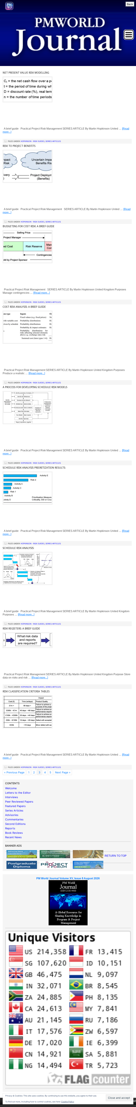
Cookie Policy (67, 1101)
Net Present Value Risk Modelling (26, 72)
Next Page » (62, 772)
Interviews (11, 797)
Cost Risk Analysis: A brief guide (24, 306)
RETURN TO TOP (116, 855)
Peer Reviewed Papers (19, 801)
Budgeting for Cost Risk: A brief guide (28, 226)
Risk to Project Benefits (19, 146)
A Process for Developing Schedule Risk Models (35, 387)
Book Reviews (14, 832)
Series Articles (53, 141)
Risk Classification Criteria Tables (26, 691)
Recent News (13, 837)
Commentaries (14, 819)
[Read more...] (41, 292)
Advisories (11, 815)
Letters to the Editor (18, 792)
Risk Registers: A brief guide (21, 628)
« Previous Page (14, 772)
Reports (10, 828)
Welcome (11, 788)
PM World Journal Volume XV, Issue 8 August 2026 (68, 878)
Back (130, 4)
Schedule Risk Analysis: (18, 548)
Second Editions (15, 824)
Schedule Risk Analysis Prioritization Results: (34, 467)
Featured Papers (15, 806)
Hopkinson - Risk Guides (32, 141)
